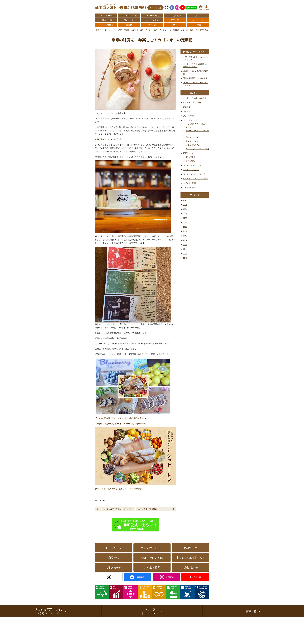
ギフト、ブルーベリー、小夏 (197, 148)
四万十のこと (154, 30)
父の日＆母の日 (106, 24)
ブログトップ (101, 30)
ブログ (198, 15)
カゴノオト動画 (187, 30)
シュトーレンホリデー (192, 102)
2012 (185, 258)
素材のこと (129, 20)
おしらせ (112, 30)
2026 (185, 200)
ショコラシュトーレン (150, 611)
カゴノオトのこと (129, 15)
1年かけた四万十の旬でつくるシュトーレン (48, 611)
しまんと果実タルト (194, 144)
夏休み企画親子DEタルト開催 (195, 78)
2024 (185, 209)
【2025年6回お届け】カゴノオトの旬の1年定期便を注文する (121, 418)
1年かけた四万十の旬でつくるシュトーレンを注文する (118, 489)
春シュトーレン (192, 137)
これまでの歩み (202, 30)
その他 (198, 24)
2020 (185, 227)
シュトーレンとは (152, 15)
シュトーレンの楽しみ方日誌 (194, 98)
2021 (185, 222)
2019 (185, 231)
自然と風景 (190, 160)
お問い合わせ (190, 567)
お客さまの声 (106, 20)
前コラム (186, 107)
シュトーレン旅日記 (171, 30)
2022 (185, 218)
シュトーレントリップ (192, 165)
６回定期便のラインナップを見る (109, 139)
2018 (185, 235)
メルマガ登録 (155, 7)
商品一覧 (175, 20)
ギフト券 (152, 24)
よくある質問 (175, 15)
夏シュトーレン (192, 141)
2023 (185, 213)
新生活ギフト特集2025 (147, 509)
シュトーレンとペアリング (194, 174)
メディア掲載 (123, 30)
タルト (175, 24)
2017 (185, 240)
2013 (185, 253)
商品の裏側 (190, 157)
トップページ (106, 15)
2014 (185, 249)
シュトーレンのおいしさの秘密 (195, 178)
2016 (185, 244)
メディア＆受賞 (152, 20)
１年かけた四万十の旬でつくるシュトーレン (197, 125)
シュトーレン (198, 20)
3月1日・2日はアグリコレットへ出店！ (116, 509)
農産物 (129, 24)
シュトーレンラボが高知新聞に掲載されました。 (195, 65)
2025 (185, 204)
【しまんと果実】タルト (190, 557)
